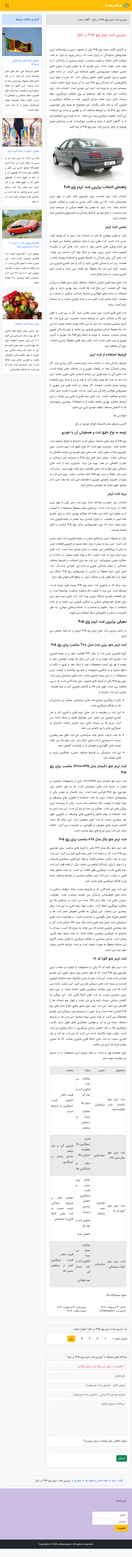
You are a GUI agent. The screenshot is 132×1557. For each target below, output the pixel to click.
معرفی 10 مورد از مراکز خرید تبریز (23, 151)
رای (71, 1339)
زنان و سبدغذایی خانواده (27, 324)
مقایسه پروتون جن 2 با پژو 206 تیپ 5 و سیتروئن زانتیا (24, 244)
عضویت (121, 1528)
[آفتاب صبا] (117, 5)
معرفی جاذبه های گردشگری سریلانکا (25, 62)
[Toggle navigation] (7, 5)
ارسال (122, 1458)
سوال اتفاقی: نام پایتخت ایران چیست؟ (105, 1441)
